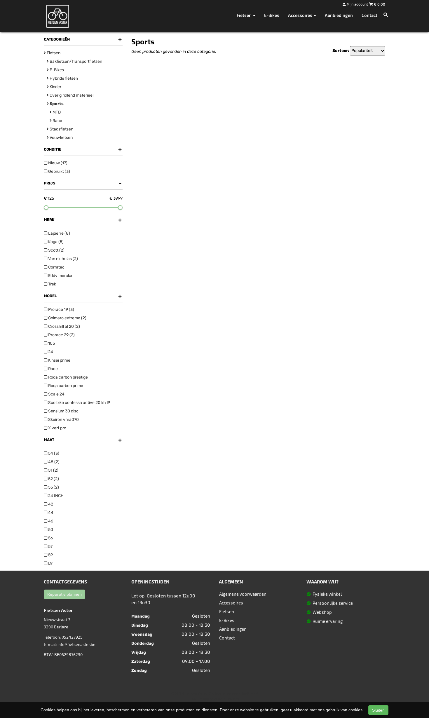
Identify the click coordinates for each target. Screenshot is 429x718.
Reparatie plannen (64, 594)
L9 (50, 563)
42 (50, 504)
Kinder (55, 86)
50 (50, 529)
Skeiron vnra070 (63, 419)
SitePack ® (249, 693)
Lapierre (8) (58, 233)
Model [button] (83, 295)
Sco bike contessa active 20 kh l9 (78, 402)
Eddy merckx (59, 275)
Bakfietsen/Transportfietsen (75, 61)
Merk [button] (83, 219)
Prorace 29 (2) (61, 334)
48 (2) (53, 461)
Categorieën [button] (83, 39)
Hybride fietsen (63, 78)
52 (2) (53, 478)
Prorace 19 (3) (60, 309)
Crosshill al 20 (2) (63, 326)
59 (50, 555)
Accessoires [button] (300, 15)
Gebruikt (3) (58, 171)
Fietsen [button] (244, 15)
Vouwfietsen (61, 137)
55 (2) (53, 487)
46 (50, 521)
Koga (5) (55, 241)
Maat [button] (83, 439)
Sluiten (378, 710)
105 (51, 343)
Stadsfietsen (61, 129)
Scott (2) (55, 250)
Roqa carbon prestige (67, 377)
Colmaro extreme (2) (66, 318)
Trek (51, 284)
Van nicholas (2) (62, 258)
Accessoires (231, 602)
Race (57, 120)
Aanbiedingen (339, 15)
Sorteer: (340, 50)
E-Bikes (271, 15)
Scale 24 (55, 394)
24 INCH (55, 495)
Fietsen (53, 52)
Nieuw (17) (57, 163)
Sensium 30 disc (63, 411)
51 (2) (52, 470)
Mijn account (357, 4)
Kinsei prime (58, 360)
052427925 (72, 637)
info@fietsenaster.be (76, 644)
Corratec (55, 267)
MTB (56, 112)
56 (50, 538)
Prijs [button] (83, 183)
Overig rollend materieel (71, 95)
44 (50, 512)
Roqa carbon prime (65, 385)
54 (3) (53, 453)
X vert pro (56, 428)
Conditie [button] (83, 149)
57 (50, 546)
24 (50, 351)
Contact (369, 15)
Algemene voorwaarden (242, 594)
